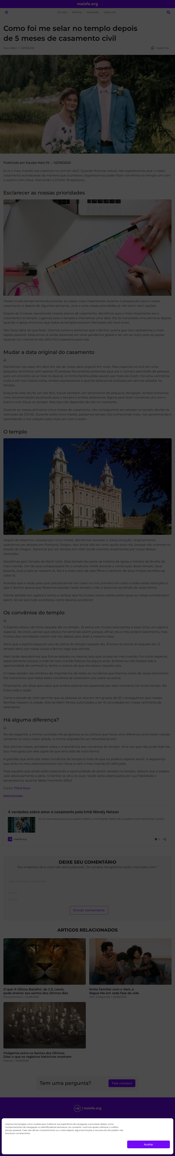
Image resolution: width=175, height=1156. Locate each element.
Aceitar (148, 1144)
